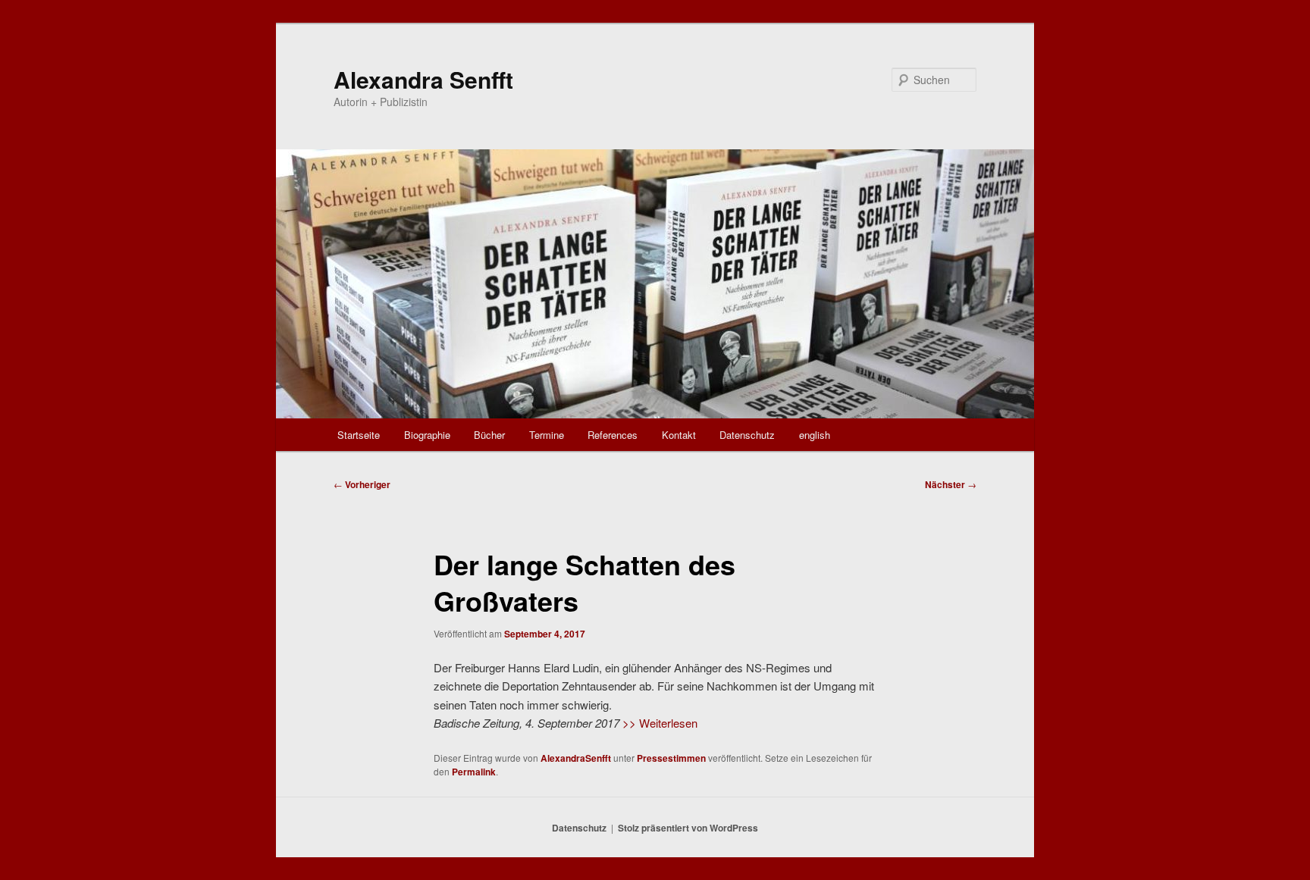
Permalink (474, 771)
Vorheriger (362, 484)
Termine (546, 434)
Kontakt (679, 434)
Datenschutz (747, 434)
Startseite (358, 434)
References (613, 434)
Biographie (427, 434)
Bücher (489, 434)
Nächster (950, 484)
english (814, 434)
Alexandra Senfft (423, 79)
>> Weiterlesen (659, 723)
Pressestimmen (671, 758)
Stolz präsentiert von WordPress (688, 828)
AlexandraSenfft (576, 758)
